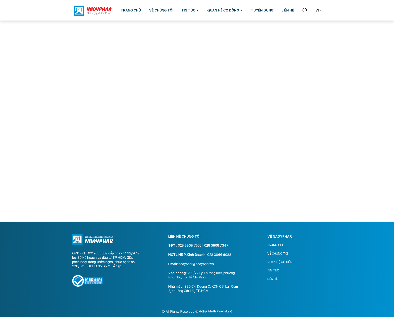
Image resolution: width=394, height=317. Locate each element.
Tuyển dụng (262, 10)
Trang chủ (131, 10)
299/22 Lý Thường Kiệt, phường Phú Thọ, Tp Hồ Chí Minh (201, 275)
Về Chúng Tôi (161, 10)
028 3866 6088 (219, 255)
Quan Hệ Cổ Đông (223, 10)
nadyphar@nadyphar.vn (196, 264)
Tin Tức (188, 10)
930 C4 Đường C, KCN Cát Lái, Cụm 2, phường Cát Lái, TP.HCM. (203, 288)
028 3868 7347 (216, 245)
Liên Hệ (288, 10)
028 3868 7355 (190, 245)
